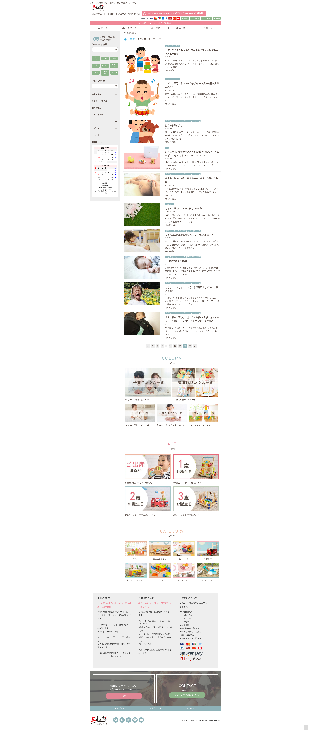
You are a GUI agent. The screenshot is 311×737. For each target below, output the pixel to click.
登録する (123, 696)
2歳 (114, 58)
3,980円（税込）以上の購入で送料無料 (155, 23)
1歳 (105, 58)
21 (180, 346)
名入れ (96, 73)
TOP (124, 33)
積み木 (105, 65)
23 (190, 346)
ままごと (114, 66)
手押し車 (105, 73)
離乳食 (114, 73)
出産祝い (96, 58)
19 (170, 346)
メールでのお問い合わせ (189, 695)
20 (175, 346)
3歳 (95, 65)
